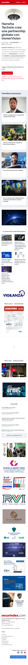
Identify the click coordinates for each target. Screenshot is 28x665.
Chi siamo (4, 634)
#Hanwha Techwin (7, 77)
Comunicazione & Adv (7, 636)
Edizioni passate (18, 303)
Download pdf (7, 73)
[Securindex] (7, 2)
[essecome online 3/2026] (14, 333)
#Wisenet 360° (6, 78)
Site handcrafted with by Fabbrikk (10, 628)
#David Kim (14, 78)
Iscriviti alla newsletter (14, 435)
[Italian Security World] (14, 225)
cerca (24, 2)
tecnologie (5, 42)
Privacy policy (5, 641)
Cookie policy (5, 643)
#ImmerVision (17, 77)
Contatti (4, 639)
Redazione (4, 638)
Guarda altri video (18, 360)
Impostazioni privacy (7, 644)
